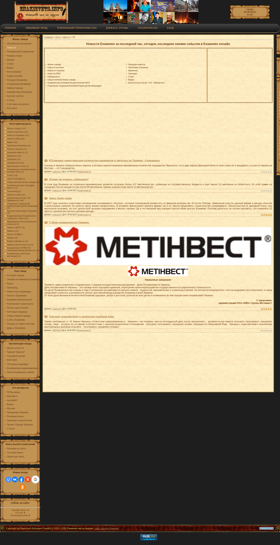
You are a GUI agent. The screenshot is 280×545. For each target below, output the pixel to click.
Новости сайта (14, 195)
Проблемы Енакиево (17, 145)
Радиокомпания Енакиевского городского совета (21, 217)
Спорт (10, 175)
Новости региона (15, 132)
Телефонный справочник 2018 (77, 28)
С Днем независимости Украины (69, 222)
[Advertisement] (240, 75)
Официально (13, 163)
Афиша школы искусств (18, 244)
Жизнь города (13, 128)
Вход (170, 28)
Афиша (10, 231)
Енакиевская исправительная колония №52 (68, 83)
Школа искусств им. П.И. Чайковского (146, 83)
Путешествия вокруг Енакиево (22, 211)
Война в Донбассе (16, 241)
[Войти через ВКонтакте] (15, 479)
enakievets (56, 172)
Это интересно (148, 28)
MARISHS (56, 330)
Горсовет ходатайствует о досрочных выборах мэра (81, 316)
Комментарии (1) (84, 190)
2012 (58, 37)
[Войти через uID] (8, 479)
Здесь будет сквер (60, 198)
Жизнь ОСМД (13, 234)
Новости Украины (15, 135)
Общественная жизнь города (21, 182)
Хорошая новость (15, 152)
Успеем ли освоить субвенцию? (69, 179)
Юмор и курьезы (15, 149)
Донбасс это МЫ (117, 28)
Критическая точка (16, 166)
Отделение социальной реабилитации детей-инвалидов (22, 204)
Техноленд (12, 191)
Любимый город (36, 28)
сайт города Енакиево (107, 528)
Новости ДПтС (14, 227)
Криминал (12, 156)
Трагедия (11, 159)
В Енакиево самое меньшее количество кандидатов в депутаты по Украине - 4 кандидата (104, 160)
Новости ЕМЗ (13, 139)
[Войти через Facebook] (21, 479)
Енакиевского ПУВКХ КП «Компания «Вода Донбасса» (21, 249)
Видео (10, 142)
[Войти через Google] (35, 479)
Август (66, 37)
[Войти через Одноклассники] (22, 487)
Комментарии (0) (84, 172)
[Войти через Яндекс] (28, 479)
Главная (10, 28)
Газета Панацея (14, 179)
